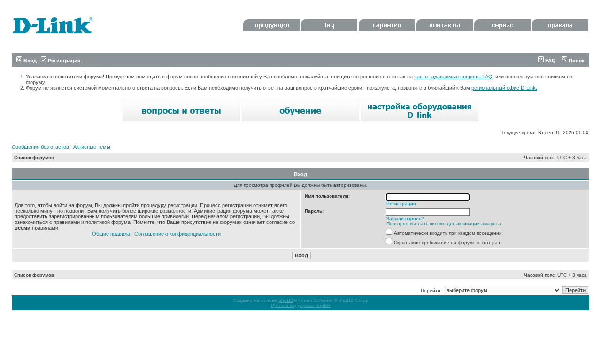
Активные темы (91, 147)
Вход (29, 60)
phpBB (285, 300)
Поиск (576, 60)
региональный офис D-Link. (504, 88)
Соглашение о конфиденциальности (177, 234)
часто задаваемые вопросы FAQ (453, 76)
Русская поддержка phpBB (301, 305)
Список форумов (34, 157)
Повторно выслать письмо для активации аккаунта (443, 223)
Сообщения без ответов (40, 147)
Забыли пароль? (405, 218)
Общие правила (111, 234)
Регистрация (63, 60)
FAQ (550, 60)
